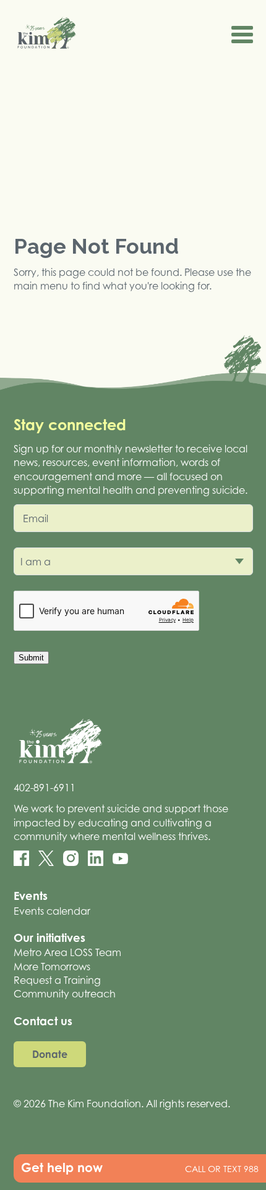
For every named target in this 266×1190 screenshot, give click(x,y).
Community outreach (65, 994)
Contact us (43, 1021)
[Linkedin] (95, 858)
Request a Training (57, 980)
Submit (31, 657)
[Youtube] (120, 858)
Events (31, 895)
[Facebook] (21, 858)
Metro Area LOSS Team (67, 952)
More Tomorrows (52, 966)
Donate (49, 1054)
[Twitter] (46, 858)
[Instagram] (71, 858)
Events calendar (52, 911)
